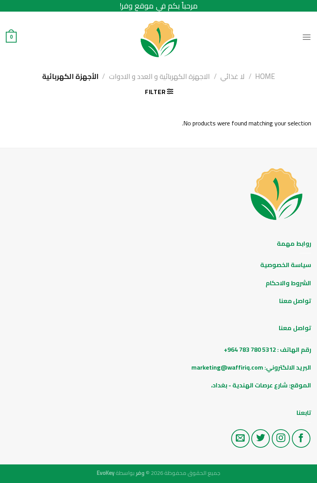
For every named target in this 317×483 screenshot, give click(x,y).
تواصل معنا (295, 301)
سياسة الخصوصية (285, 265)
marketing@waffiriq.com (227, 367)
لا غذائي (232, 76)
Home (265, 76)
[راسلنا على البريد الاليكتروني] (240, 438)
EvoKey (105, 473)
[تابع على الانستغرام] (281, 438)
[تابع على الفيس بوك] (301, 438)
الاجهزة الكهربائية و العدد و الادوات (159, 76)
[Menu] (306, 36)
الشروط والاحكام (287, 283)
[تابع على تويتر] (260, 438)
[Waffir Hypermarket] (158, 37)
